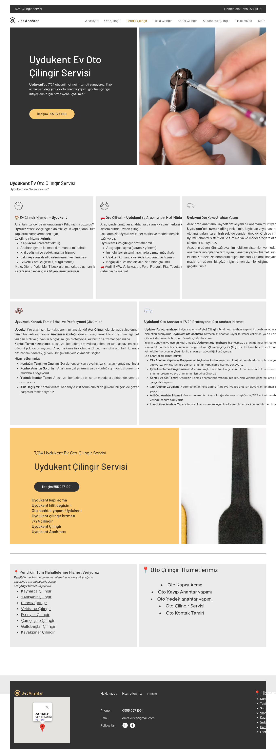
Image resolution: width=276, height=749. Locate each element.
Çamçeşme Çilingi (37, 620)
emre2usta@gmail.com (138, 718)
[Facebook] (132, 725)
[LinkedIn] (125, 725)
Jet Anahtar (28, 20)
